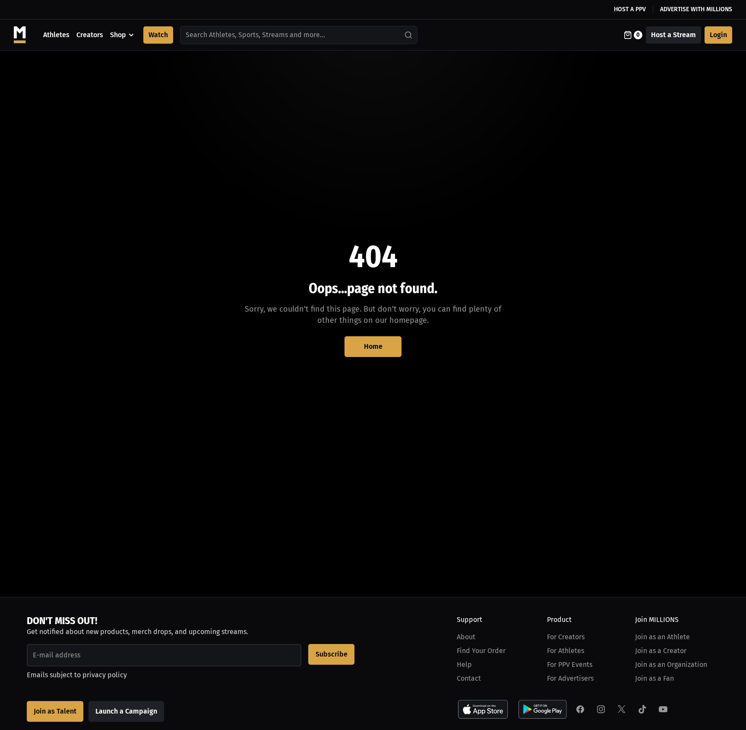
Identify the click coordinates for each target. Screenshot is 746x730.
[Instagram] (601, 709)
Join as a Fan (654, 678)
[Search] (408, 35)
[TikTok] (642, 709)
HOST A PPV (630, 9)
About (466, 637)
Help (464, 664)
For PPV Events (569, 664)
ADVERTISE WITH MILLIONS (696, 9)
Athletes (56, 35)
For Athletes (565, 651)
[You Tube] (663, 709)
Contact (469, 678)
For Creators (566, 637)
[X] (622, 709)
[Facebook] (580, 709)
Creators (89, 35)
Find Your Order (481, 651)
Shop (118, 35)
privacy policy (104, 675)
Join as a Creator (660, 651)
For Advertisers (570, 678)
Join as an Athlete (662, 637)
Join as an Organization (671, 664)
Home (373, 346)
